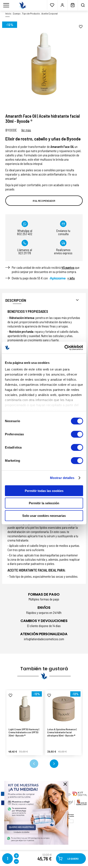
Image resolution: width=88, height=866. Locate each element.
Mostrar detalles (62, 478)
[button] (34, 763)
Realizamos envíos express (63, 251)
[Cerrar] (65, 784)
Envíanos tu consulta (63, 232)
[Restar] (16, 861)
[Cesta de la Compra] (72, 5)
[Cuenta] (62, 5)
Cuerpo (17, 13)
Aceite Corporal (49, 13)
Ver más (26, 130)
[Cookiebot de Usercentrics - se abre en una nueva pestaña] (64, 347)
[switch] (77, 434)
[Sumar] (16, 855)
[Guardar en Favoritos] (81, 26)
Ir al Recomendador (44, 200)
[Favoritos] (52, 5)
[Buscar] (83, 5)
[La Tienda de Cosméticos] (22, 5)
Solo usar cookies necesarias (44, 515)
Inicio (8, 13)
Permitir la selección (44, 503)
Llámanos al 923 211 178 (24, 251)
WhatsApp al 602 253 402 (24, 232)
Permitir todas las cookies (44, 490)
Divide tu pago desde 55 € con (43, 278)
